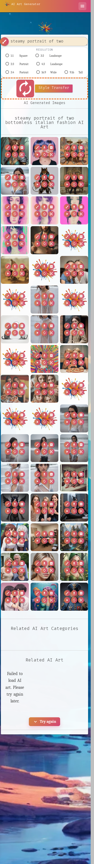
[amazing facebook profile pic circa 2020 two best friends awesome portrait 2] (74, 270)
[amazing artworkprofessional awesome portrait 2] (45, 240)
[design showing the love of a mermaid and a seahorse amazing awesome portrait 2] (45, 597)
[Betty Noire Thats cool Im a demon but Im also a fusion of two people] (15, 508)
